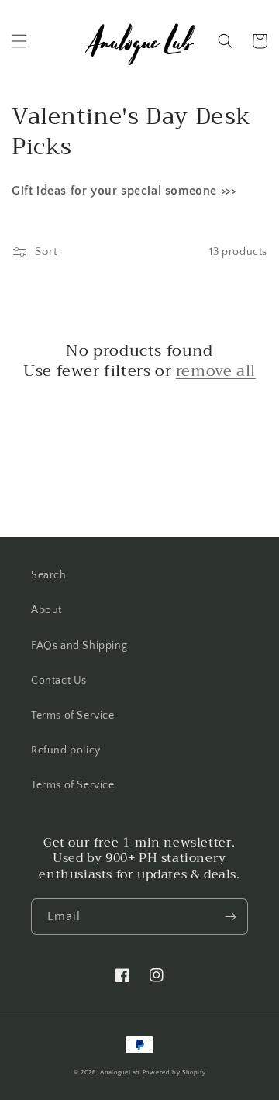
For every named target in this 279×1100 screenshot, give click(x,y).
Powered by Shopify (174, 1072)
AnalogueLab (120, 1072)
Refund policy (66, 750)
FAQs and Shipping (79, 646)
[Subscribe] (230, 916)
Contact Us (59, 680)
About (46, 610)
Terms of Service (73, 715)
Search (49, 575)
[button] (19, 41)
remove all (216, 371)
